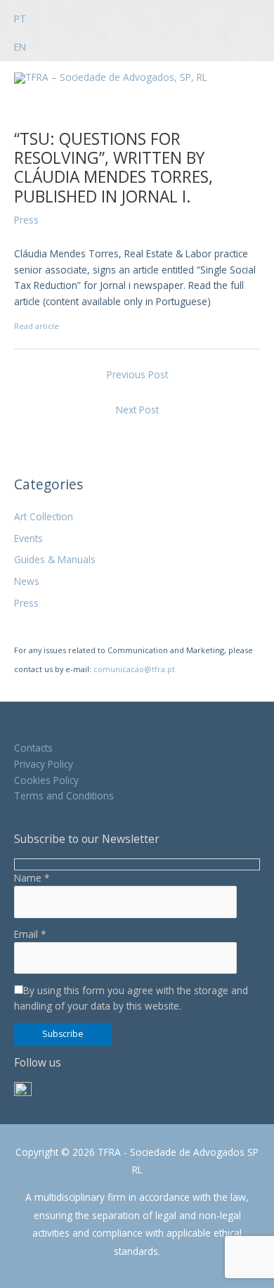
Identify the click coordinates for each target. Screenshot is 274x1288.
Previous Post (137, 374)
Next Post (137, 409)
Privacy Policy (43, 764)
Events (28, 538)
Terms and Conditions (64, 795)
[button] (31, 12)
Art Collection (43, 516)
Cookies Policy (46, 780)
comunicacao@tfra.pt (134, 669)
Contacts (33, 747)
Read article (36, 326)
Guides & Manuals (55, 559)
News (26, 581)
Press (26, 603)
